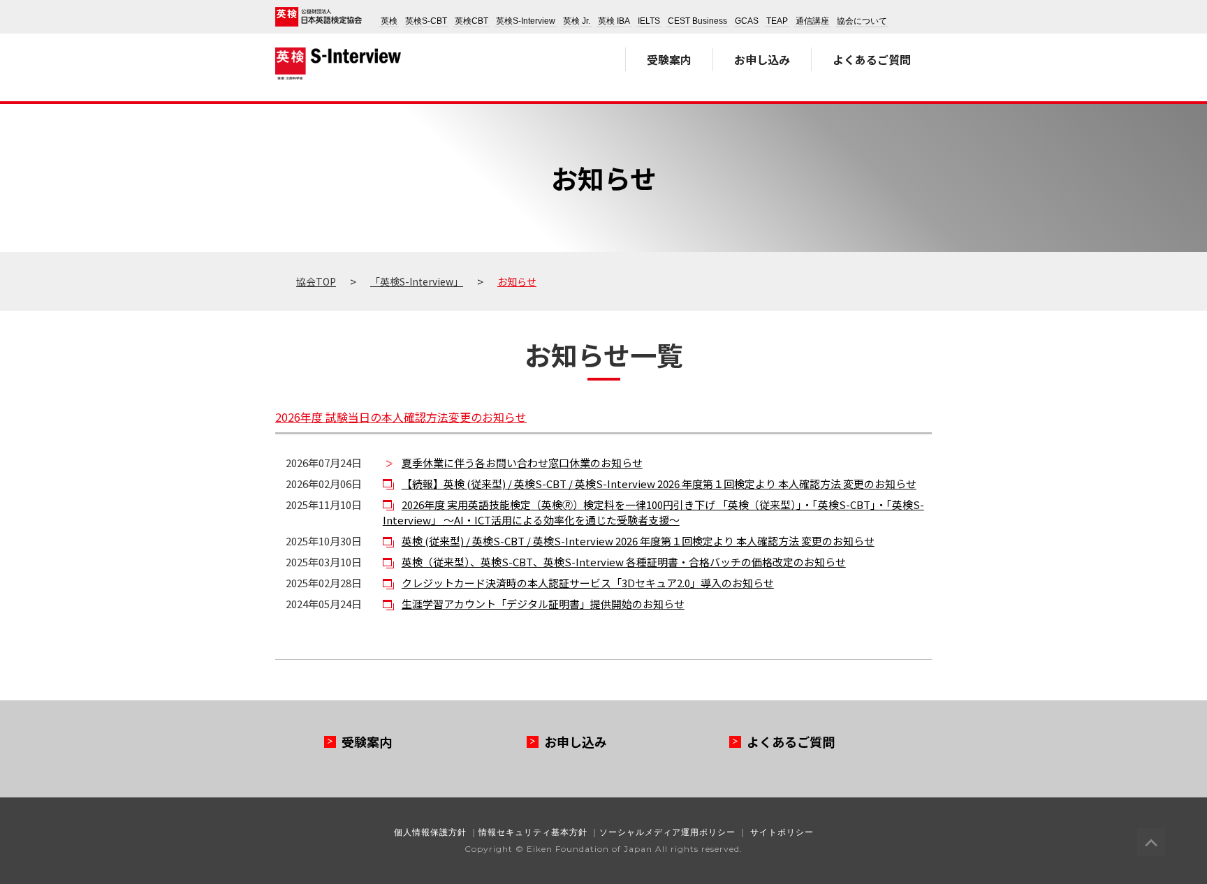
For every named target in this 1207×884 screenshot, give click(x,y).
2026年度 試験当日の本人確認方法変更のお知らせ (401, 416)
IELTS (649, 21)
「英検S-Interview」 (416, 281)
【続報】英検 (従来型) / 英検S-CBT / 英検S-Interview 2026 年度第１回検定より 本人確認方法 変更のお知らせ (659, 483)
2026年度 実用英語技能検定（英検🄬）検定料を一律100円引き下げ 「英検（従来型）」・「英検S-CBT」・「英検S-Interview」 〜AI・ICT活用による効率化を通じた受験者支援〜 (653, 512)
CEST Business (697, 21)
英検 (389, 21)
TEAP (777, 21)
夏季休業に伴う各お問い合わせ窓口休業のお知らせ (522, 462)
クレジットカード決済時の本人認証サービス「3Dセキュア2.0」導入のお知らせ (588, 582)
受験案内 (669, 59)
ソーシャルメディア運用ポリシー (667, 832)
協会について (862, 21)
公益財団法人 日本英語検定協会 (318, 17)
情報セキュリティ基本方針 (532, 832)
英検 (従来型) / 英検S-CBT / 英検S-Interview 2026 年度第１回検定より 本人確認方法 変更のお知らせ (638, 540)
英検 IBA (614, 21)
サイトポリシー (782, 832)
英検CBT (471, 21)
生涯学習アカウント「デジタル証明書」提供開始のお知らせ (543, 603)
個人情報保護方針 (430, 832)
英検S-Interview (525, 21)
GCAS (747, 21)
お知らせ (516, 281)
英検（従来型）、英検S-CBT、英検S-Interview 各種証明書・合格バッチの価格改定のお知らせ (624, 561)
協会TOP (316, 281)
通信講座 (812, 21)
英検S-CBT (426, 21)
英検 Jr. (576, 21)
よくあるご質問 (872, 59)
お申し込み (762, 59)
